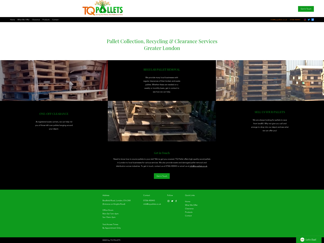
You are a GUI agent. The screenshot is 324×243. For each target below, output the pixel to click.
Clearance (189, 208)
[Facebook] (312, 19)
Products (188, 212)
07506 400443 (171, 166)
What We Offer (191, 205)
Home (187, 201)
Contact (188, 215)
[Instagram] (305, 19)
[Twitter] (309, 19)
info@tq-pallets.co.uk (198, 166)
